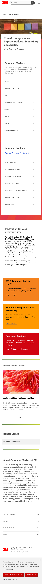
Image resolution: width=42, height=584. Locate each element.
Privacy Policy (27, 547)
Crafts (6, 123)
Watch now (11, 323)
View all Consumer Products (15, 153)
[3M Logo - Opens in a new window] (5, 3)
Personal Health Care (11, 88)
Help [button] (5, 535)
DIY (5, 95)
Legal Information (16, 547)
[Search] (33, 3)
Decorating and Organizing (13, 102)
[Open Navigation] (39, 3)
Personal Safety (9, 204)
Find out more (12, 295)
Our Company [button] (10, 514)
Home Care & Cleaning (12, 176)
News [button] (5, 521)
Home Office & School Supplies (15, 190)
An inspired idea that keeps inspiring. (18, 398)
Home (6, 81)
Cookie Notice (8, 569)
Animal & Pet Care (10, 162)
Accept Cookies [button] (31, 574)
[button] (10, 579)
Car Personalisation (11, 130)
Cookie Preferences (17, 549)
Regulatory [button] (9, 528)
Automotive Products (11, 169)
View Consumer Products (14, 49)
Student (7, 109)
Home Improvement (11, 183)
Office (6, 116)
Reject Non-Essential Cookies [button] (13, 574)
